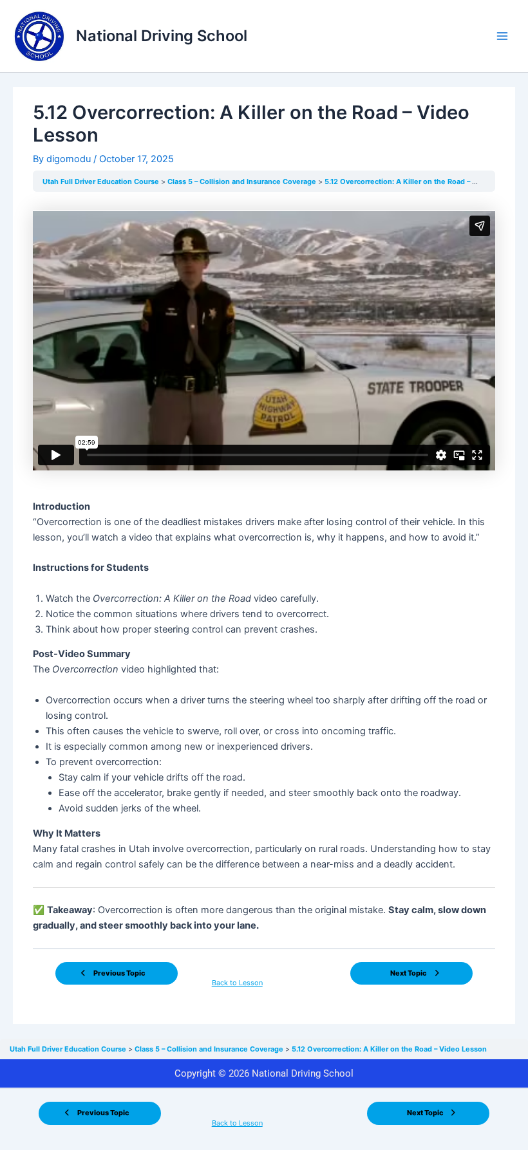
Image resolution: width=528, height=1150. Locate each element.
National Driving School (161, 35)
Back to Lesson (237, 982)
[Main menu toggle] (502, 36)
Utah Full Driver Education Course (101, 181)
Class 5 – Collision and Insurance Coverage (242, 181)
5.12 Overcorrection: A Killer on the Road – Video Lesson (422, 181)
